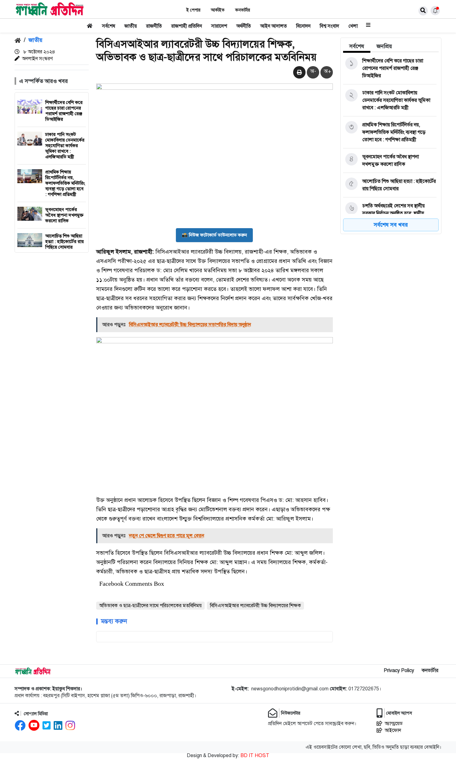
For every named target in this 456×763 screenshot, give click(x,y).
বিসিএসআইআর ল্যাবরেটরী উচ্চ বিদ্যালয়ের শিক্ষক (255, 606)
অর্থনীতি (243, 26)
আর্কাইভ (218, 10)
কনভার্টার (242, 10)
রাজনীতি (154, 26)
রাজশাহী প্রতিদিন (186, 26)
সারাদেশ (219, 26)
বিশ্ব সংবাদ (329, 26)
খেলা (353, 26)
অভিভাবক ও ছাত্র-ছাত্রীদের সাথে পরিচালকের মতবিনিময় (150, 606)
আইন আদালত (273, 26)
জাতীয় (130, 26)
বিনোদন (303, 26)
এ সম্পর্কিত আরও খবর (43, 81)
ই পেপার (193, 10)
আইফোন (393, 730)
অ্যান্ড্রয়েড (394, 723)
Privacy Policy (399, 670)
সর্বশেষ (108, 26)
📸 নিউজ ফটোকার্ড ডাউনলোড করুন (214, 235)
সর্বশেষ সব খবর (391, 224)
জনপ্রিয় (384, 46)
